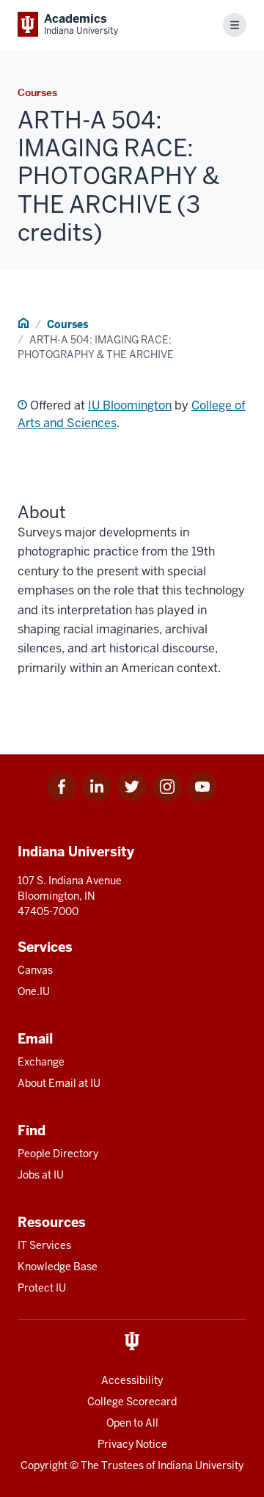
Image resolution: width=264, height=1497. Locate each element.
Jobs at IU (41, 1174)
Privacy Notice (132, 1444)
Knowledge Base (58, 1266)
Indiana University (200, 1465)
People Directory (58, 1153)
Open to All (132, 1422)
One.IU (34, 991)
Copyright (44, 1465)
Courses (67, 324)
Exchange (41, 1061)
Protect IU (42, 1287)
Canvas (35, 970)
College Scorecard (132, 1401)
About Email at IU (59, 1083)
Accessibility (132, 1380)
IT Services (44, 1245)
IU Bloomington (130, 405)
